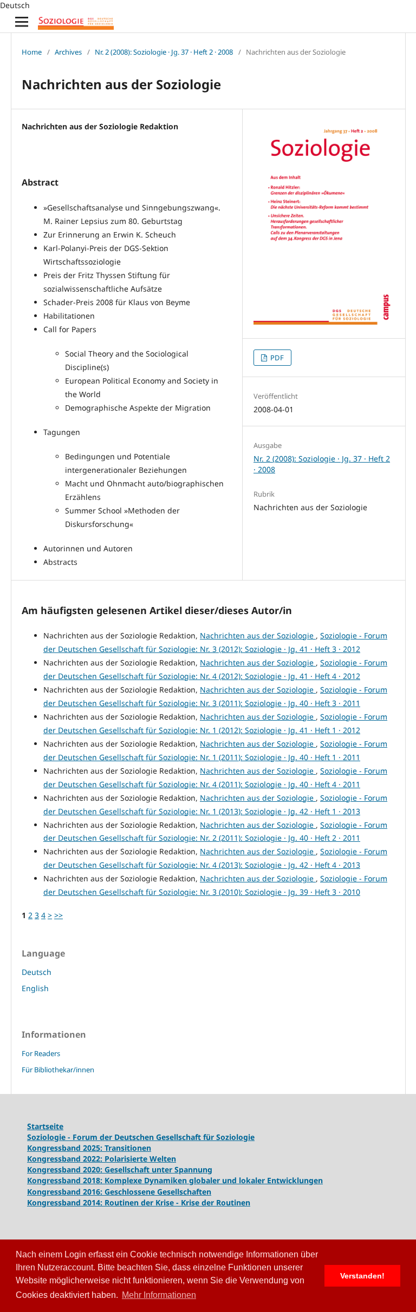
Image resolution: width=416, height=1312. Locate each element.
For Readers (41, 1053)
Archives (68, 52)
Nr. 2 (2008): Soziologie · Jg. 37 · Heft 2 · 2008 (164, 52)
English (35, 988)
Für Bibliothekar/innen (58, 1069)
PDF (276, 357)
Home (32, 52)
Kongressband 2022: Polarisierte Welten (101, 1158)
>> (58, 915)
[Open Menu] (21, 21)
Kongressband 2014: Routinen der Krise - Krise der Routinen (138, 1202)
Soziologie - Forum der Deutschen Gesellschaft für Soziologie (141, 1137)
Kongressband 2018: (66, 1180)
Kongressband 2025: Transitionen (89, 1148)
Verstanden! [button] (362, 1275)
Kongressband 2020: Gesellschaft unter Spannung (119, 1169)
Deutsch (36, 972)
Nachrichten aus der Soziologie (258, 635)
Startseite (45, 1126)
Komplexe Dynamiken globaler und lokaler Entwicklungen (214, 1180)
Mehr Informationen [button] (159, 1295)
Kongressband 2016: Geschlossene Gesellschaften (119, 1191)
